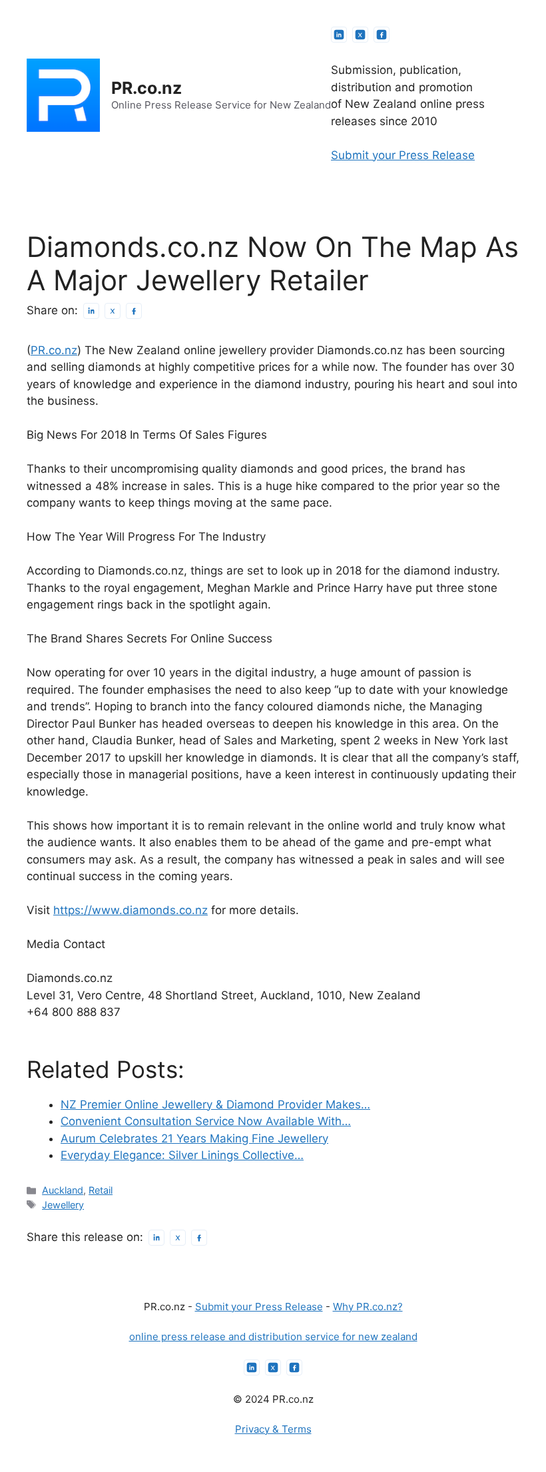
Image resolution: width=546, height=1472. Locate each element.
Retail (101, 1190)
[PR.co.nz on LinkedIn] (339, 35)
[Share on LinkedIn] (91, 311)
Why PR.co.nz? (368, 1306)
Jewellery (63, 1204)
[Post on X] (113, 311)
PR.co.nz (146, 88)
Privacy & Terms (273, 1429)
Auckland (62, 1190)
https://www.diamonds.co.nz (130, 910)
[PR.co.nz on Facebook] (382, 35)
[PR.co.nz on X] (360, 35)
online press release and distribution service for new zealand (273, 1336)
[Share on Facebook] (134, 311)
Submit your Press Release (403, 155)
